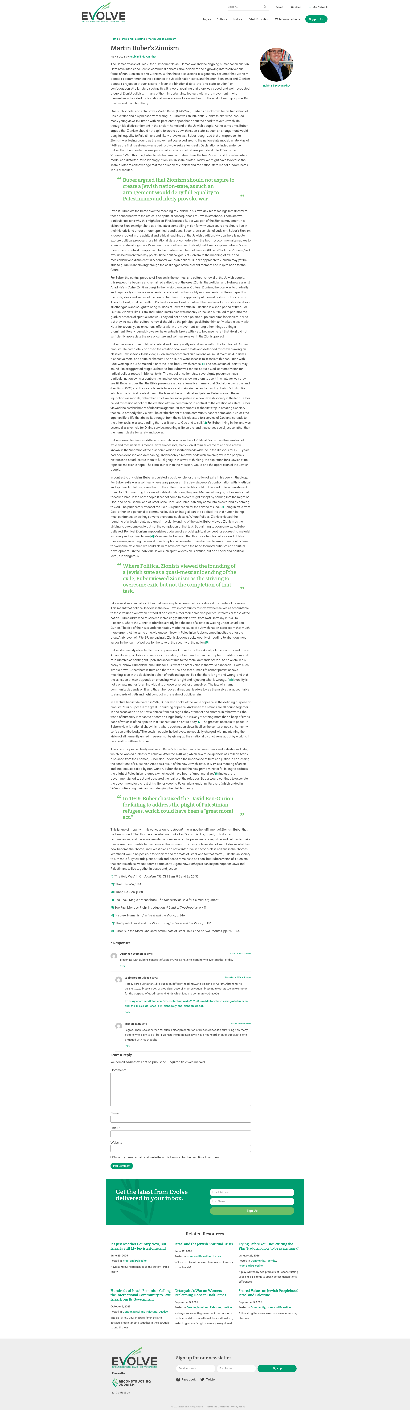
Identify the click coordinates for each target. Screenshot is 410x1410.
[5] (207, 642)
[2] (205, 422)
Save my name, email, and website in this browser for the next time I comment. (166, 1157)
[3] (222, 507)
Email (115, 1128)
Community (258, 1260)
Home (114, 38)
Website (116, 1142)
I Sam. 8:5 (173, 876)
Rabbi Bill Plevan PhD (142, 56)
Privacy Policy (237, 1407)
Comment (118, 1070)
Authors (222, 19)
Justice (216, 1256)
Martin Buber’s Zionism (162, 38)
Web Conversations (287, 19)
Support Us (316, 19)
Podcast (238, 19)
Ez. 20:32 (192, 876)
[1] (203, 364)
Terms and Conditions (218, 1407)
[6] (231, 680)
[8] (217, 773)
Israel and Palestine (133, 38)
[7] (199, 722)
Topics (207, 19)
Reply (122, 966)
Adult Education (258, 19)
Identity (271, 1260)
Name (115, 1113)
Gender (127, 1311)
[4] (152, 536)
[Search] (265, 7)
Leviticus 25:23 (121, 388)
